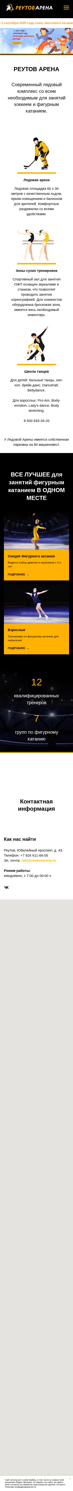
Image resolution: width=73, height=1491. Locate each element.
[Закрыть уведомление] (70, 1479)
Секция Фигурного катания (31, 835)
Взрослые (16, 909)
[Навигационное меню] (66, 8)
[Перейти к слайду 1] (36, 320)
